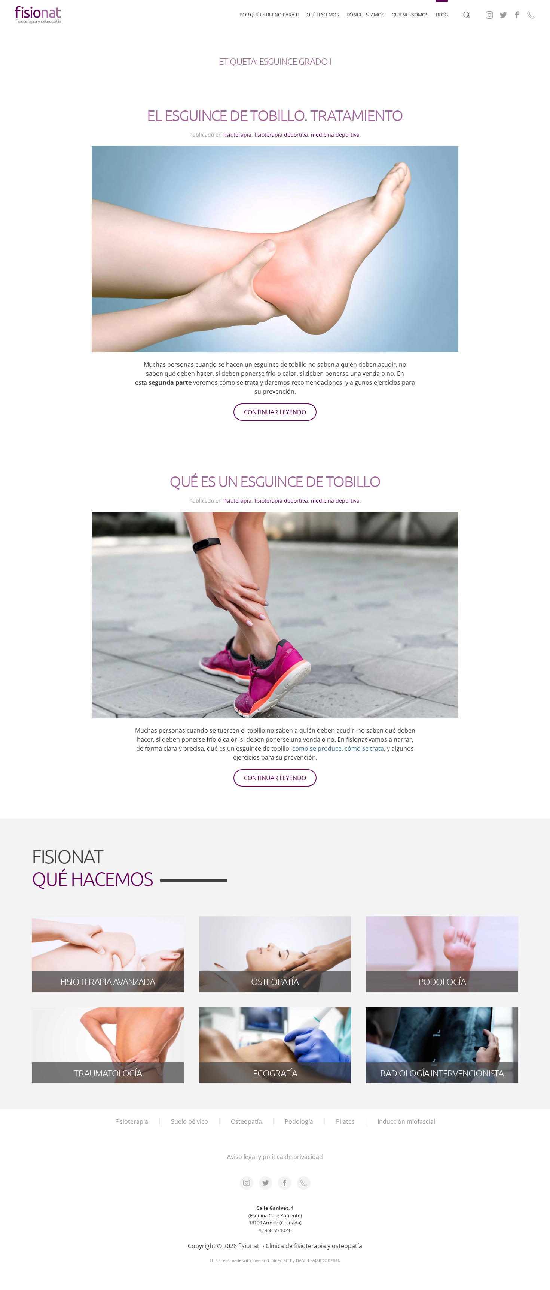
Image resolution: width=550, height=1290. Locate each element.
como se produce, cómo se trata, (338, 748)
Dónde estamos (365, 14)
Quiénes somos (410, 14)
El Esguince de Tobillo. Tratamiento (275, 115)
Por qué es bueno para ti (269, 14)
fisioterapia (237, 134)
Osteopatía (246, 1121)
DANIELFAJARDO (318, 1260)
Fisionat (92, 867)
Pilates (345, 1121)
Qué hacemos (322, 14)
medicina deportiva (335, 134)
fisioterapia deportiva (281, 134)
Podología (299, 1121)
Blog (442, 14)
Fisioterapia (131, 1121)
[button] (466, 15)
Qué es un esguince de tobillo (275, 481)
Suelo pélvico (189, 1121)
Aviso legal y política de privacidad (275, 1157)
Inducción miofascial (406, 1121)
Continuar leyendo (275, 412)
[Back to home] (38, 15)
